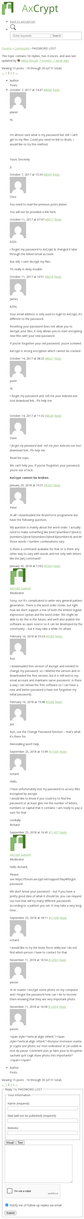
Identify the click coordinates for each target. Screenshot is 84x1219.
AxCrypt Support (20, 588)
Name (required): (19, 1103)
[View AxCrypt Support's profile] (18, 583)
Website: (13, 1128)
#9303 (48, 485)
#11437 (54, 832)
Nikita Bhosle (29, 61)
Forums (7, 48)
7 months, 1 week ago (54, 61)
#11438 (54, 918)
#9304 (48, 566)
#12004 (53, 1007)
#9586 (50, 702)
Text (20, 1142)
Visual (10, 1142)
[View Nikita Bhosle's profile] (18, 61)
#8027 (49, 358)
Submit (10, 1213)
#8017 (49, 219)
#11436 (54, 752)
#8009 (47, 174)
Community (22, 48)
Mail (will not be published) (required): (32, 1116)
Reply (56, 90)
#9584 (50, 636)
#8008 (47, 90)
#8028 (49, 416)
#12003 (53, 960)
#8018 (49, 277)
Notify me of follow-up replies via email (36, 1205)
